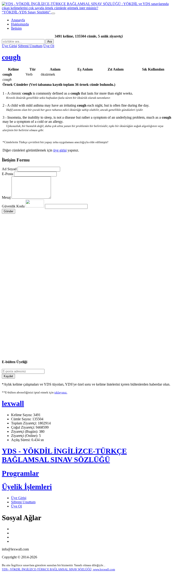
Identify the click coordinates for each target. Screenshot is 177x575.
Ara (49, 41)
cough (11, 57)
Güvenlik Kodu (14, 206)
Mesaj (6, 197)
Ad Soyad (9, 169)
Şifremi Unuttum (30, 46)
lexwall (13, 403)
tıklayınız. (60, 392)
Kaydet (8, 376)
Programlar (20, 473)
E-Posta (7, 174)
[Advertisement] (88, 257)
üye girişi (60, 150)
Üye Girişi (9, 46)
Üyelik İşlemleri (27, 486)
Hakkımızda (20, 24)
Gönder (8, 211)
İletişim (16, 28)
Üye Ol (48, 46)
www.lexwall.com (103, 569)
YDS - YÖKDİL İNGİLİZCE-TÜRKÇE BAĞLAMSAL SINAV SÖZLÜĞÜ (64, 455)
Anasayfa (18, 20)
